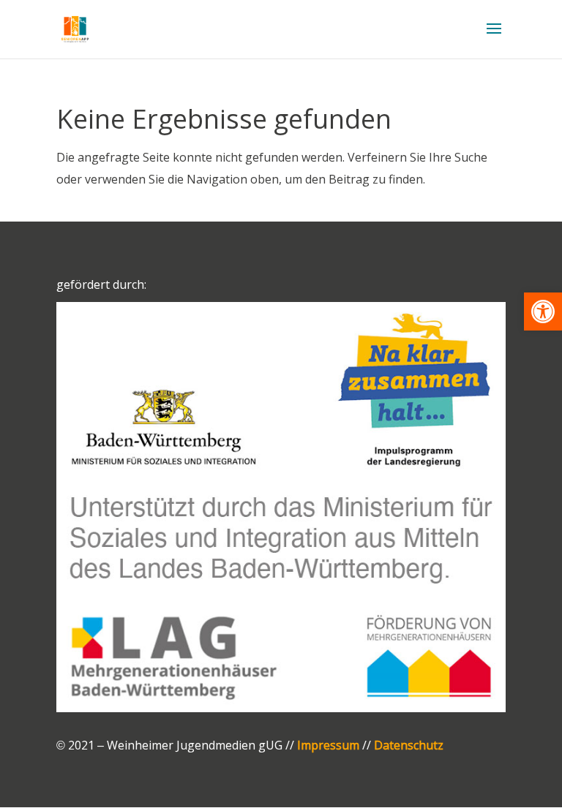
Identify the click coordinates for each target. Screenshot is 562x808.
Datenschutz (408, 745)
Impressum (328, 745)
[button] (543, 311)
